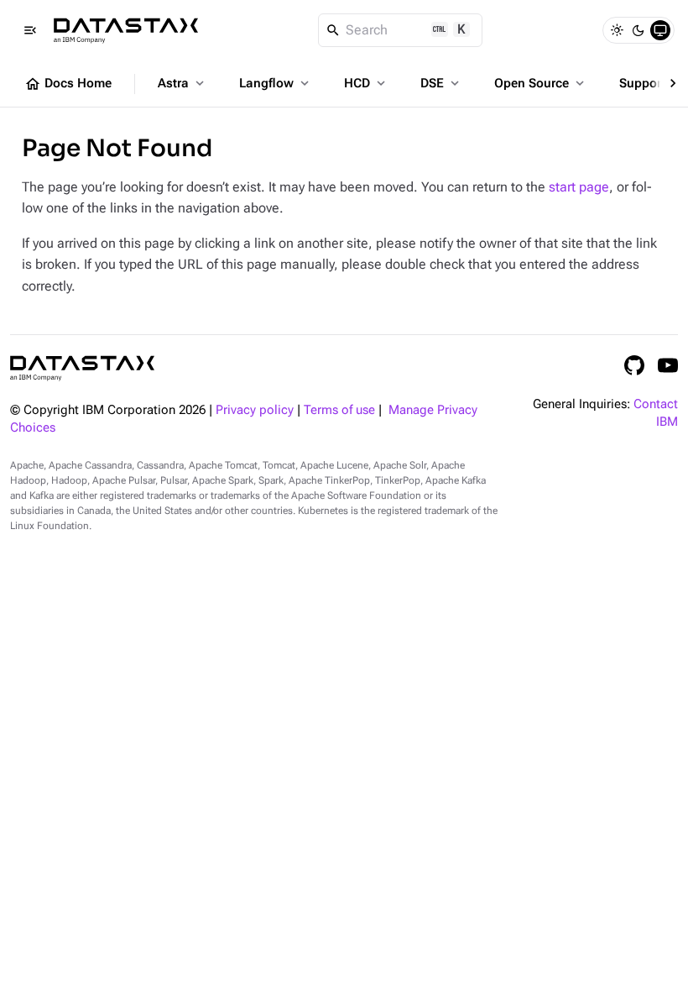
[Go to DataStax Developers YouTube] (668, 365)
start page (579, 187)
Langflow (275, 83)
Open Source (540, 83)
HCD (366, 83)
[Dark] (638, 30)
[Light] (617, 30)
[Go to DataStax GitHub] (634, 365)
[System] (660, 30)
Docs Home (68, 84)
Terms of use (339, 410)
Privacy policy (255, 410)
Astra (182, 83)
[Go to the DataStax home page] (82, 368)
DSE (441, 83)
